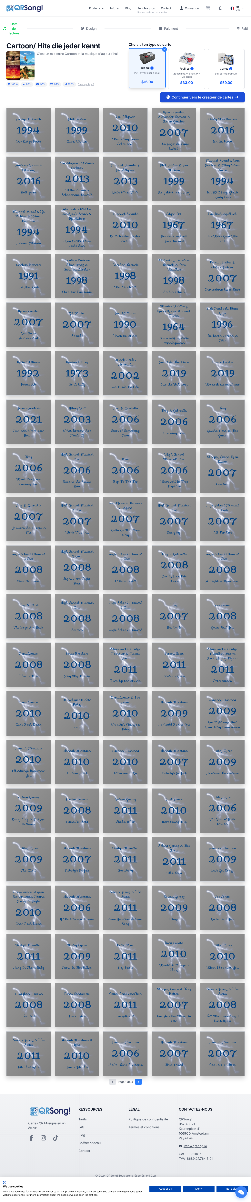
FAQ (81, 1127)
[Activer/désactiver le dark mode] (220, 8)
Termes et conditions (144, 1127)
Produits (94, 8)
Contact (166, 8)
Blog (128, 8)
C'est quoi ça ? (86, 84)
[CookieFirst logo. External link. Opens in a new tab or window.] (4, 1182)
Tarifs (82, 1119)
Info (112, 8)
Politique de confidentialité (148, 1119)
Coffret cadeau (89, 1143)
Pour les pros (146, 8)
